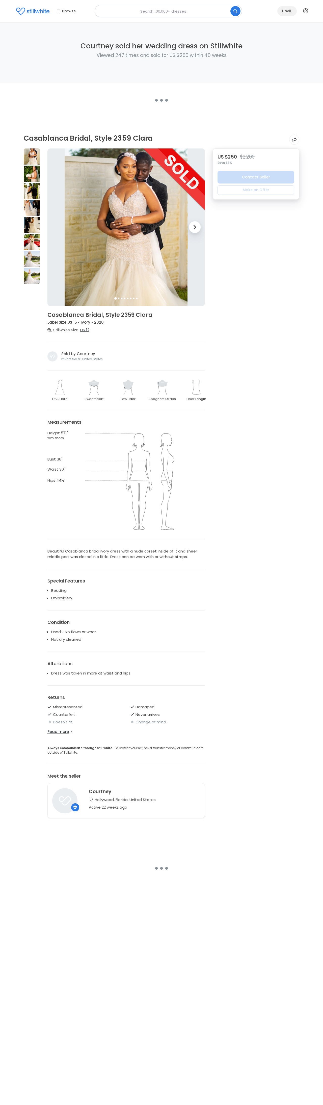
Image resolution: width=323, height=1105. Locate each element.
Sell (288, 11)
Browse (69, 11)
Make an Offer (256, 189)
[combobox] (168, 11)
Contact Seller (256, 177)
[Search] (235, 11)
